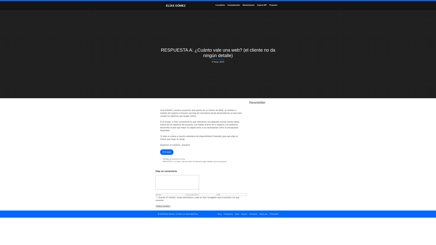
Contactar (253, 214)
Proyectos (273, 5)
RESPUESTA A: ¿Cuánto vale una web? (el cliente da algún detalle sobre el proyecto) (195, 161)
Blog (219, 214)
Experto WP (262, 5)
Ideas (237, 214)
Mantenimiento (248, 5)
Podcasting (228, 214)
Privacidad (274, 214)
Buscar (244, 214)
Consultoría (220, 5)
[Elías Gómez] (160, 5)
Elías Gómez (176, 5)
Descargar (166, 152)
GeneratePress (192, 214)
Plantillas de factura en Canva (174, 159)
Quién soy (263, 214)
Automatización (233, 5)
